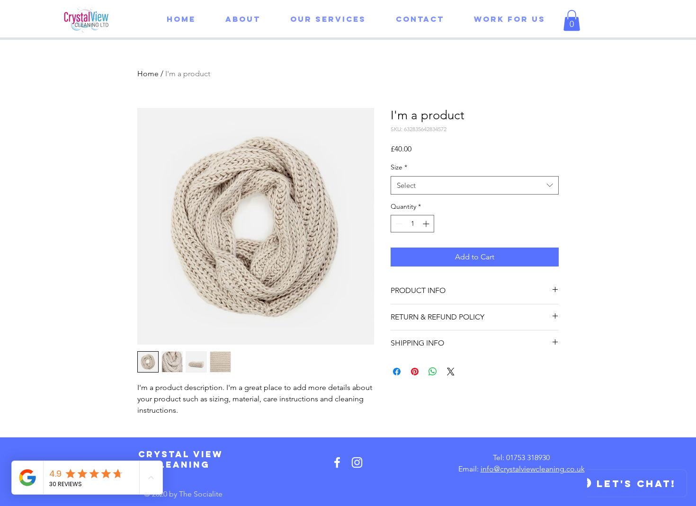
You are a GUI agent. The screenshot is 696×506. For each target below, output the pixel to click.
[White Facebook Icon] (337, 462)
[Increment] (427, 223)
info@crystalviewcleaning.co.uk (533, 468)
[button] (320, 18)
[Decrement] (398, 223)
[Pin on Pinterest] (414, 371)
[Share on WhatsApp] (432, 371)
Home (148, 73)
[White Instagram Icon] (357, 462)
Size (399, 167)
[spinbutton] (412, 223)
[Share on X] (450, 371)
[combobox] (475, 185)
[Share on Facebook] (396, 371)
